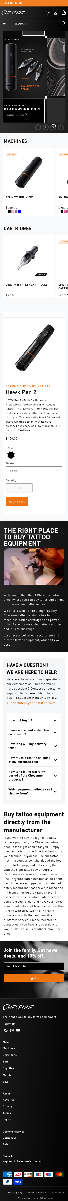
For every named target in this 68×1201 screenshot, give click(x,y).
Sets (5, 1061)
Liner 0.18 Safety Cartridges (26, 284)
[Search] (64, 23)
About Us (9, 1099)
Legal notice (57, 1192)
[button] (5, 23)
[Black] (11, 455)
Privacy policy (15, 1192)
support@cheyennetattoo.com (31, 702)
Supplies (8, 1068)
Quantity (11, 480)
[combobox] (39, 23)
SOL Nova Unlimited (20, 197)
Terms (7, 1112)
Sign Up (34, 978)
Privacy (7, 1106)
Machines (9, 1048)
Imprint (7, 1119)
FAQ (5, 1144)
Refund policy (46, 1197)
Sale (5, 1081)
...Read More (23, 430)
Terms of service (27, 1197)
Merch (7, 1075)
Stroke (10, 463)
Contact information (36, 1192)
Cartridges (10, 1054)
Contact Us (10, 1137)
